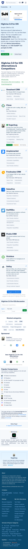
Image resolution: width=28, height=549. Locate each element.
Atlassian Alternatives (20, 509)
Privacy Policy (12, 539)
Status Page (18, 54)
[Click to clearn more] (14, 459)
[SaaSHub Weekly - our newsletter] (19, 2)
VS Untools (7, 382)
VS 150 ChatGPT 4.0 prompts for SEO (14, 380)
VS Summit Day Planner (10, 400)
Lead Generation (18, 324)
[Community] (22, 2)
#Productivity (4, 79)
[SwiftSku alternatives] (3, 210)
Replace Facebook (19, 504)
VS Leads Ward (8, 405)
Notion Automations (13, 43)
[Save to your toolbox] (4, 19)
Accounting (5, 531)
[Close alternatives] (3, 106)
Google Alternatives (20, 506)
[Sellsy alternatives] (3, 267)
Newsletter (5, 516)
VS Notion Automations (10, 375)
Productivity (5, 327)
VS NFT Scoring (8, 398)
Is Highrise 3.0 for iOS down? (14, 425)
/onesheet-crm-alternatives (8, 88)
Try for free (9, 145)
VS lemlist (6, 385)
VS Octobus (7, 387)
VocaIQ (13, 438)
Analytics (11, 321)
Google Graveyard (19, 513)
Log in (3, 308)
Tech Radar (18, 502)
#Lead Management (6, 84)
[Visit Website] (26, 89)
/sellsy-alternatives (6, 265)
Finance (14, 535)
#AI (22, 82)
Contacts (15, 493)
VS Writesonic (7, 402)
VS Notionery (7, 396)
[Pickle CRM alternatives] (3, 234)
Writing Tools (5, 533)
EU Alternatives (22, 414)
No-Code (6, 525)
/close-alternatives (6, 103)
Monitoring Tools (6, 535)
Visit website (5, 54)
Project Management (16, 327)
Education (19, 535)
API (7, 495)
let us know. (8, 417)
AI (6, 321)
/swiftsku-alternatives (7, 208)
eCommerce (12, 531)
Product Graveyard (20, 511)
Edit (3, 51)
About (3, 495)
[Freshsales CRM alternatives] (3, 172)
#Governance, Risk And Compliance (10, 82)
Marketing (22, 529)
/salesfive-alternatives (7, 187)
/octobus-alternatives (7, 254)
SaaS (24, 327)
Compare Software (7, 504)
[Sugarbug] (3, 125)
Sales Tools (11, 329)
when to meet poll (13, 545)
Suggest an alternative (14, 292)
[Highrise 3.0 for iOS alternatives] (4, 14)
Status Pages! (5, 509)
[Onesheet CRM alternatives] (3, 90)
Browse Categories (7, 502)
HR (17, 531)
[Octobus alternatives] (3, 257)
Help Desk (8, 529)
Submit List (5, 513)
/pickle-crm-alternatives (7, 232)
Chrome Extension (7, 506)
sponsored (10, 465)
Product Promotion (7, 493)
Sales (5, 329)
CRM (20, 321)
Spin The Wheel (16, 544)
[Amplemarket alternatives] (3, 152)
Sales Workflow (20, 329)
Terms (19, 539)
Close (14, 37)
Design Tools (5, 527)
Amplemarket (5, 39)
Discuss (21, 493)
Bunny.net (14, 542)
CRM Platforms (9, 324)
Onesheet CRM (6, 37)
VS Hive (6, 389)
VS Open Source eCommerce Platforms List (13, 392)
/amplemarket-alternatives (8, 149)
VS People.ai (7, 378)
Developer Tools (14, 525)
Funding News (5, 511)
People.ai (4, 45)
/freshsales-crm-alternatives (8, 170)
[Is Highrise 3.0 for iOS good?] (11, 54)
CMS (16, 321)
